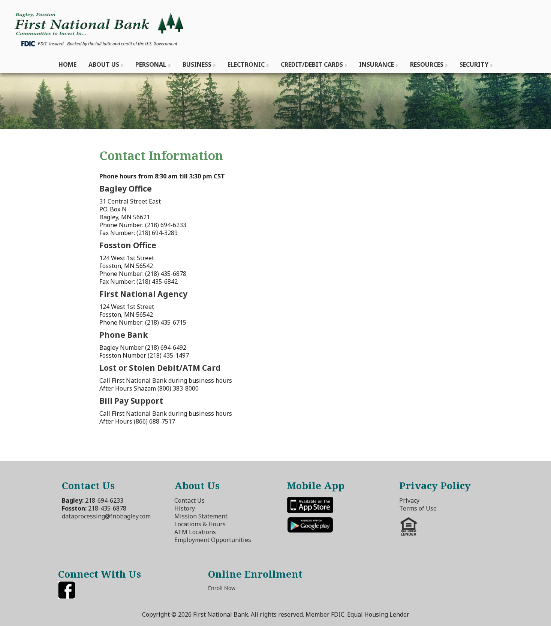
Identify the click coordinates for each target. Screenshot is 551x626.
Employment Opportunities (212, 540)
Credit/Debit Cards (312, 64)
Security (474, 64)
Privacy (409, 500)
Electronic (246, 64)
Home (67, 64)
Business (197, 64)
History (184, 508)
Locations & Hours (200, 524)
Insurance (376, 64)
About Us (103, 64)
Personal (150, 64)
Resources (426, 64)
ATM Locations (195, 532)
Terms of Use (418, 508)
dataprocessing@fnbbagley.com (106, 516)
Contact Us (189, 500)
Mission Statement (201, 516)
